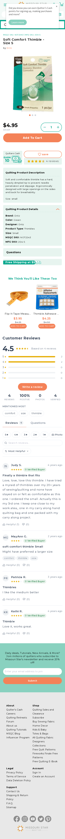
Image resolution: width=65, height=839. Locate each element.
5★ (7, 434)
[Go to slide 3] (35, 115)
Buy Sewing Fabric (43, 721)
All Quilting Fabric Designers (42, 739)
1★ (44, 434)
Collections (39, 745)
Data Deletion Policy (18, 780)
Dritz (9, 48)
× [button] (56, 6)
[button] (5, 5)
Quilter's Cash (14, 709)
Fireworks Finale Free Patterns (45, 755)
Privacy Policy (14, 772)
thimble (37, 413)
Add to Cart (18, 326)
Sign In (36, 772)
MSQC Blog (13, 733)
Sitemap (11, 807)
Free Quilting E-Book (45, 761)
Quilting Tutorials (16, 729)
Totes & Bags (40, 733)
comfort (10, 413)
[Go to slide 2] (32, 115)
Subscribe (38, 717)
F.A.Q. (9, 803)
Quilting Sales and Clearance (43, 711)
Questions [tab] (38, 422)
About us (11, 725)
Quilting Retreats (16, 717)
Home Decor (40, 725)
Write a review (32, 386)
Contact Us (13, 791)
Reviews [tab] (13, 422)
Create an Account (43, 776)
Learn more (18, 22)
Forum (10, 721)
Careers (10, 713)
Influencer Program (18, 737)
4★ (16, 434)
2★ (35, 434)
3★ (25, 434)
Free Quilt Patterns (43, 749)
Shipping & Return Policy (17, 797)
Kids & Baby (39, 729)
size (23, 413)
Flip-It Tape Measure (18, 313)
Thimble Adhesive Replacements (46, 313)
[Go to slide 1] (30, 115)
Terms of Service (16, 776)
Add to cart (32, 138)
